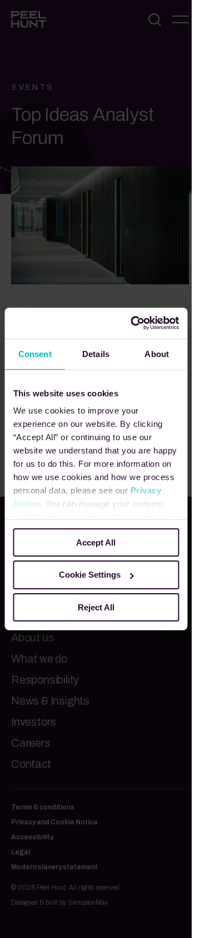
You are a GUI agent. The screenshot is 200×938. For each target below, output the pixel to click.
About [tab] (156, 353)
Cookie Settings (90, 574)
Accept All (96, 542)
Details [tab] (95, 353)
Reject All (96, 607)
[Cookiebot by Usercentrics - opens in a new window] (134, 323)
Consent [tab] (35, 353)
